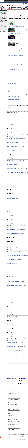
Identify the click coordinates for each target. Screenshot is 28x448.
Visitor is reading (3, 25)
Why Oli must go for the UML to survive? (12, 419)
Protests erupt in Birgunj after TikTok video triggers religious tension (15, 338)
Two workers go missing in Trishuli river (12, 259)
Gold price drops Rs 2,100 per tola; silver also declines (13, 138)
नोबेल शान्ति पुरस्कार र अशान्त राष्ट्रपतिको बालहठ (13, 404)
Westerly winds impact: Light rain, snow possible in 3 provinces (14, 229)
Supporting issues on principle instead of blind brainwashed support (13, 397)
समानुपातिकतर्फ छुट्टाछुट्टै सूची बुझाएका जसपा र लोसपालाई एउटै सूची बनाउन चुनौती (16, 55)
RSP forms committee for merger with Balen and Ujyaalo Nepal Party (15, 312)
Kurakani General (11, 5)
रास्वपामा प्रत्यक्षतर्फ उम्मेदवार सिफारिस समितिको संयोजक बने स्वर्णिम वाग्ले (15, 69)
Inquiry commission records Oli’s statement (12, 156)
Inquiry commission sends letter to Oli (11, 164)
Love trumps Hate (10, 415)
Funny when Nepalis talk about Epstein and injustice (13, 427)
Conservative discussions (11, 391)
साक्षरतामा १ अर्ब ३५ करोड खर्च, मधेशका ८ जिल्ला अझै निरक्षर (14, 96)
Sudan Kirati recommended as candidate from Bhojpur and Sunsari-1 (15, 176)
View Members (8, 4)
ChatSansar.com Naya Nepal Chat (12, 393)
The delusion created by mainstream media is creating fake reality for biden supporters (13, 417)
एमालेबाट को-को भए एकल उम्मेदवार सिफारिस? (12, 83)
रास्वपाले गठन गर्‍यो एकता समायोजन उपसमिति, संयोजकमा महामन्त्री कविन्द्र (15, 64)
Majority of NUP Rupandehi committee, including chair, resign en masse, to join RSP (17, 172)
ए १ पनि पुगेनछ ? (10, 395)
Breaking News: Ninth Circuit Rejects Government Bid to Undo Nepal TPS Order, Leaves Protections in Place (13, 422)
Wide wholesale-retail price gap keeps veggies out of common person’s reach (16, 26)
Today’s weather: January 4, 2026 (11, 267)
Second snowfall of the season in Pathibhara (12, 342)
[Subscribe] (19, 9)
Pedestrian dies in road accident (11, 198)
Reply (17, 9)
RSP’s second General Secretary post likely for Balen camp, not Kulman (15, 289)
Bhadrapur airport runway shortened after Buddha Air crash (14, 225)
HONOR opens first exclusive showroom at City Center (13, 142)
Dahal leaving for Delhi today (10, 263)
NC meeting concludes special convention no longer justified (14, 281)
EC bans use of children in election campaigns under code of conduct (15, 134)
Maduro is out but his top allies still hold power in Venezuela (14, 33)
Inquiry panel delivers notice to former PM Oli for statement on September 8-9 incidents (17, 243)
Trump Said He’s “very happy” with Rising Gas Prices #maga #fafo (13, 430)
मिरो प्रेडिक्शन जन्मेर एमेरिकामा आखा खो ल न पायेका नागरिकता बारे (13, 425)
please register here (24, 378)
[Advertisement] (3, 44)
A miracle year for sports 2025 (10, 350)
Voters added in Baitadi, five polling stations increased (13, 316)
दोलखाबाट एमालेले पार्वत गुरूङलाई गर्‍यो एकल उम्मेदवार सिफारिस (14, 50)
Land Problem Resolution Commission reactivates (13, 334)
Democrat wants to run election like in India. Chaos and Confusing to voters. (13, 400)
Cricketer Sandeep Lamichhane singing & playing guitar (13, 406)
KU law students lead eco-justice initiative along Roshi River (14, 146)
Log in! (10, 378)
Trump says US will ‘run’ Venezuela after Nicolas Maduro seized (14, 221)
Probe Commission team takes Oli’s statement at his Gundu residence (15, 285)
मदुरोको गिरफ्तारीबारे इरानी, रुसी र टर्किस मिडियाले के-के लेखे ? (14, 107)
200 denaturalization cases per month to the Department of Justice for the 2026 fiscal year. (13, 409)
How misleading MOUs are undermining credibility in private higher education (16, 354)
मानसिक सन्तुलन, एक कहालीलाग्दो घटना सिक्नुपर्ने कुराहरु (13, 413)
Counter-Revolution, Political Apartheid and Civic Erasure (14, 233)
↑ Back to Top (24, 446)
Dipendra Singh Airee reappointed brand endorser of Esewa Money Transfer (16, 202)
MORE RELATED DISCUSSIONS (2, 7)
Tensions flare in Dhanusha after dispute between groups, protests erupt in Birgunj (16, 40)
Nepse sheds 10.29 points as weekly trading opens (13, 247)
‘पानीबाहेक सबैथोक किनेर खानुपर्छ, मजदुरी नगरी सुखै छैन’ (13, 99)
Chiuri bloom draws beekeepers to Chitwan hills (13, 251)
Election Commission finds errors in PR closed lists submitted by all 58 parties (16, 160)
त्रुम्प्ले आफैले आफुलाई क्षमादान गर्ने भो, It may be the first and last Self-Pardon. (13, 402)
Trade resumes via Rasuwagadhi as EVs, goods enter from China (14, 130)
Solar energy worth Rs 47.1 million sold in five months (13, 346)
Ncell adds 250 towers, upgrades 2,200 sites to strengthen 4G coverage (15, 150)
